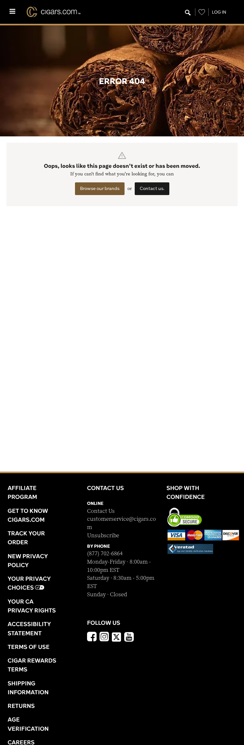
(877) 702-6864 (105, 553)
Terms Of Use (29, 646)
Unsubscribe (103, 535)
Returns (21, 705)
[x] (116, 636)
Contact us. (152, 188)
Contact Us (101, 511)
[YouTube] (129, 637)
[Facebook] (92, 637)
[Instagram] (104, 637)
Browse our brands (99, 188)
